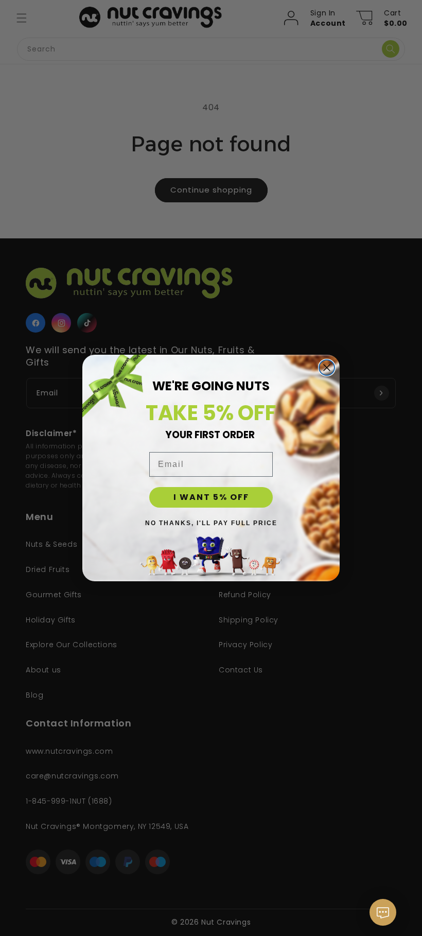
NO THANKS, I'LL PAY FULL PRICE (211, 523)
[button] (383, 917)
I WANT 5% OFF (211, 497)
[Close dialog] (327, 367)
